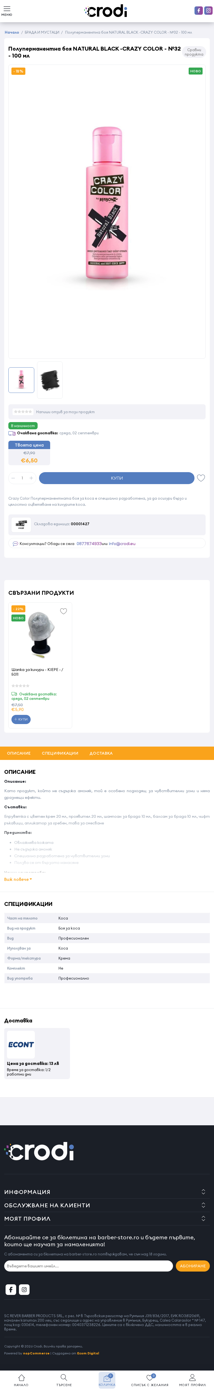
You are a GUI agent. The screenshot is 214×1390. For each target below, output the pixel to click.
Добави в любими (201, 478)
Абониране (193, 1265)
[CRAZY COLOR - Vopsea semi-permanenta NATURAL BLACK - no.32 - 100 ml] (107, 304)
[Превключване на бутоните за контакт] (204, 1359)
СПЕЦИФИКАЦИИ (60, 753)
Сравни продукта (194, 52)
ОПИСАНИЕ (19, 753)
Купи (117, 478)
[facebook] (198, 10)
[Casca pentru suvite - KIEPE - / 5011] (40, 634)
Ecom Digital (88, 1353)
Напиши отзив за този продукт (65, 412)
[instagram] (208, 10)
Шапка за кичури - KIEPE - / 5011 (37, 672)
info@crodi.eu (122, 544)
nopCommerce (36, 1353)
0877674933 (89, 544)
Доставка (101, 753)
